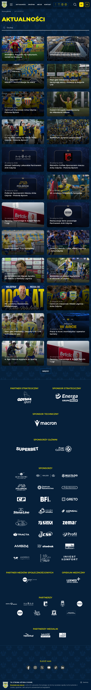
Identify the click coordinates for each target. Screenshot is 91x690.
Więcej (45, 371)
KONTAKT (47, 4)
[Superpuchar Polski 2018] (65, 4)
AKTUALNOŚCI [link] (19, 11)
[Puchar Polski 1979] (55, 4)
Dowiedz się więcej (17, 685)
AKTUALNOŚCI (21, 4)
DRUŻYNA (31, 4)
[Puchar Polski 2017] (59, 4)
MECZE (39, 4)
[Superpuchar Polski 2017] (62, 4)
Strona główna (6, 11)
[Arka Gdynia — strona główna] (4, 4)
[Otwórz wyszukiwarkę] (75, 5)
